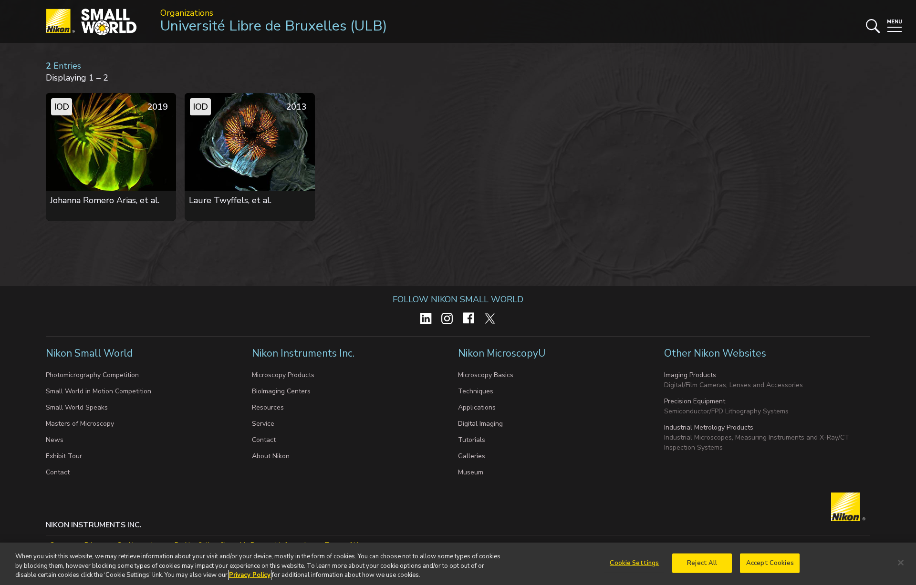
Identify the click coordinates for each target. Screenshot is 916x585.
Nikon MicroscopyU (501, 353)
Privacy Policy (250, 575)
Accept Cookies (770, 562)
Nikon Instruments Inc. (304, 353)
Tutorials (471, 439)
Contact (58, 472)
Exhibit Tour (64, 456)
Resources (268, 407)
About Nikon (271, 456)
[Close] (900, 562)
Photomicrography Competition (92, 375)
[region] (458, 564)
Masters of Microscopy (80, 423)
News (54, 439)
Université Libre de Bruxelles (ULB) (273, 26)
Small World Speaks (77, 407)
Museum (470, 472)
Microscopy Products (283, 375)
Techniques (475, 391)
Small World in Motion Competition (98, 391)
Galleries (471, 456)
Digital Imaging (480, 423)
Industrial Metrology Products (708, 427)
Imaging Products (690, 375)
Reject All (702, 562)
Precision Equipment (694, 401)
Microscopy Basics (485, 375)
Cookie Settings (634, 562)
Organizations (186, 13)
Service (263, 423)
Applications (477, 407)
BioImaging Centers (281, 391)
